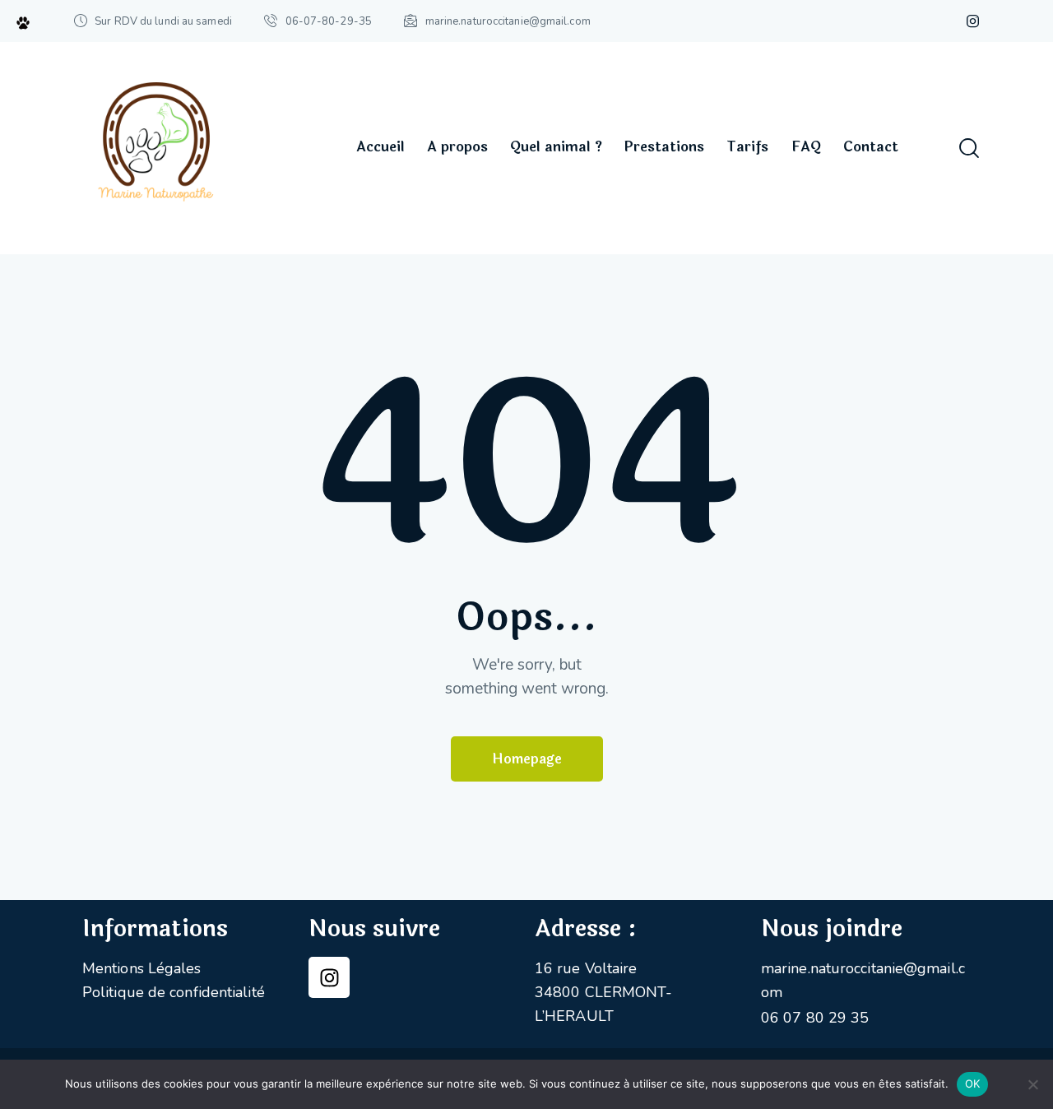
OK (973, 1083)
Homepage (527, 759)
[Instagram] (329, 977)
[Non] (1032, 1084)
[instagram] (973, 21)
